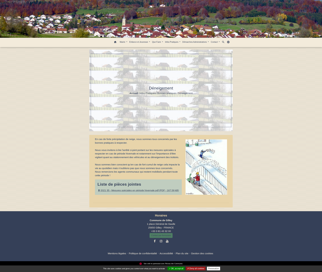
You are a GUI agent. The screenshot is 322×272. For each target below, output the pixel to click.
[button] (115, 42)
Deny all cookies (196, 268)
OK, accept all (176, 268)
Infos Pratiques (148, 93)
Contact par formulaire (161, 235)
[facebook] (154, 241)
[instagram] (161, 241)
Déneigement (185, 93)
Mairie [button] (123, 42)
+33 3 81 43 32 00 (161, 231)
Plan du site (182, 253)
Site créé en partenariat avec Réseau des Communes (163, 264)
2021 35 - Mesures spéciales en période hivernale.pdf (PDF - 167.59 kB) (138, 190)
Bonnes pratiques (166, 93)
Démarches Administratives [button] (194, 42)
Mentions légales (117, 253)
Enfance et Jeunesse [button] (139, 42)
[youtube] (167, 241)
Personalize (213, 268)
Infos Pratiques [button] (172, 42)
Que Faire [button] (157, 42)
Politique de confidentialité (143, 253)
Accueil (133, 93)
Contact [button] (214, 42)
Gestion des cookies (202, 253)
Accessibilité (166, 253)
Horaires (161, 215)
